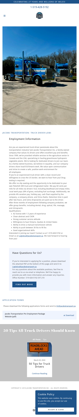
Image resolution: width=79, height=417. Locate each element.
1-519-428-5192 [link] (39, 7)
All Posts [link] (37, 339)
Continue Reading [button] (39, 373)
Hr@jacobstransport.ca (66, 306)
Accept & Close (56, 409)
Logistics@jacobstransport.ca (31, 236)
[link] (39, 16)
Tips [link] (44, 339)
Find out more (24, 284)
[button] (8, 16)
